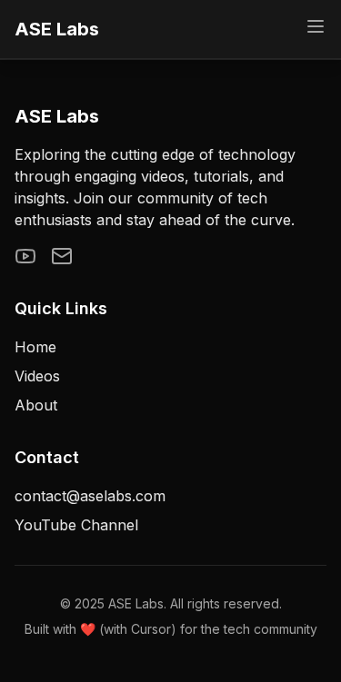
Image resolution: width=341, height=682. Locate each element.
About (36, 405)
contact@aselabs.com (90, 496)
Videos (37, 376)
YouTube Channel (76, 525)
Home (35, 347)
